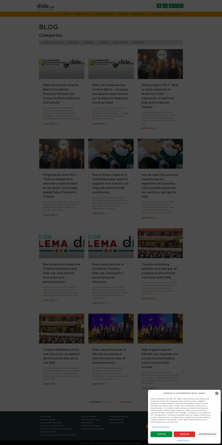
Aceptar (161, 434)
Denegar (184, 434)
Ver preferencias (207, 434)
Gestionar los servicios (161, 427)
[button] (217, 393)
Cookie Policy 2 (183, 440)
